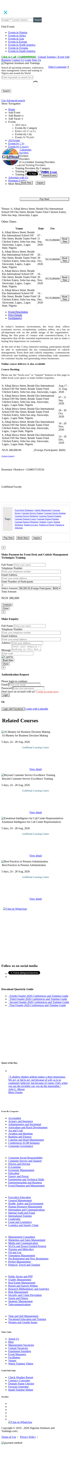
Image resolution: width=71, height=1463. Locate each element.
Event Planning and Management (26, 1185)
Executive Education (19, 1197)
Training (42, 522)
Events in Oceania (18, 47)
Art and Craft (15, 1130)
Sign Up (36, 60)
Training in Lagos (31, 525)
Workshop (19, 525)
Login (28, 60)
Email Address (9, 574)
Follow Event (49, 172)
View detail (35, 769)
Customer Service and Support (25, 1160)
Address (5, 642)
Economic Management (21, 1170)
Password (6, 688)
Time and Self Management (23, 1316)
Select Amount (9, 588)
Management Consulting (21, 1236)
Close (5, 608)
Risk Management (18, 1292)
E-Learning (14, 1167)
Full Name (7, 564)
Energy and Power (18, 1176)
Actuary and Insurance (20, 1121)
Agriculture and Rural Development (27, 1127)
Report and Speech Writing (23, 1285)
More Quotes (15, 1092)
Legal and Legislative (20, 1222)
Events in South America (21, 51)
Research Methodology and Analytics (28, 1288)
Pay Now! (44, 199)
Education (13, 1173)
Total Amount (8, 591)
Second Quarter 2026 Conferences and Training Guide (38, 1002)
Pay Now (8, 538)
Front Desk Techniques (24, 510)
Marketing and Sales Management (26, 1240)
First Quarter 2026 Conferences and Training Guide (37, 1005)
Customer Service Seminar (55, 513)
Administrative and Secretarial (24, 1124)
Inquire (40, 182)
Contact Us (18, 60)
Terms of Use (8, 1436)
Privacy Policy (28, 1436)
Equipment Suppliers (19, 1351)
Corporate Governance (20, 1146)
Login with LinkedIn (36, 708)
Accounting (14, 1118)
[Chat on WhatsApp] (15, 908)
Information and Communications (26, 1209)
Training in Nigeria (46, 525)
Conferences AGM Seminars (24, 1142)
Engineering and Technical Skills (26, 1179)
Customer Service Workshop (26, 516)
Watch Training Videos (20, 1363)
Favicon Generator (18, 1386)
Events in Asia (16, 38)
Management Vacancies (21, 1345)
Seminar (56, 522)
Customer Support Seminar (48, 519)
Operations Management (21, 1255)
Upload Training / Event (51, 56)
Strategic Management (20, 1301)
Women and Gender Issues (22, 1322)
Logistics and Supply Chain (23, 1225)
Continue (7, 605)
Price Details (15, 315)
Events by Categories (19, 149)
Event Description (18, 312)
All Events (14, 140)
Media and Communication (23, 1243)
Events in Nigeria (17, 32)
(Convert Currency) (8, 456)
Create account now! (47, 691)
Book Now (26, 182)
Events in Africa (17, 35)
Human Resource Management (25, 1206)
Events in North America (21, 44)
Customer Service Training (32, 513)
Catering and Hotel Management (26, 1139)
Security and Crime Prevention (25, 1295)
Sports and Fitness (18, 1298)
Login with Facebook (13, 709)
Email (4, 684)
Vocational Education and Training (27, 1319)
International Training (20, 1215)
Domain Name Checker (21, 1383)
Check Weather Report (20, 1377)
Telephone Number (11, 568)
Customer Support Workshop (27, 522)
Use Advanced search (13, 100)
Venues (12, 1360)
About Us (13, 1338)
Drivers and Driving (19, 1163)
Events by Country (18, 146)
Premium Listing (17, 180)
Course (50, 522)
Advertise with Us (18, 177)
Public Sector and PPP (20, 1276)
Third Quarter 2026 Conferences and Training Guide (37, 999)
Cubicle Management (43, 510)
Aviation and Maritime (20, 1133)
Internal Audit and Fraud (21, 1212)
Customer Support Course (25, 519)
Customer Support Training (50, 516)
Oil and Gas (14, 1252)
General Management (20, 1200)
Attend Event (49, 175)
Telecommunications (19, 1304)
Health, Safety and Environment (25, 1203)
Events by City (16, 143)
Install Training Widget (20, 1389)
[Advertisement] (35, 937)
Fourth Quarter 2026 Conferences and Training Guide (38, 995)
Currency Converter (19, 1380)
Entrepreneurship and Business (25, 1182)
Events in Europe (17, 41)
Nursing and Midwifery (21, 1249)
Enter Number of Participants (17, 581)
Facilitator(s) (15, 318)
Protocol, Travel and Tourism (24, 1264)
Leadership (14, 1219)
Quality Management (19, 1279)
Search (38, 20)
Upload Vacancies (18, 1348)
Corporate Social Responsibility (25, 1157)
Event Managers (17, 1354)
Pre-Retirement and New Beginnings (28, 1258)
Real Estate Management (21, 1282)
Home (11, 109)
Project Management (19, 1261)
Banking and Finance (20, 1136)
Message (6, 650)
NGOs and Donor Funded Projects (27, 1246)
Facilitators (14, 1357)
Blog (11, 1341)
